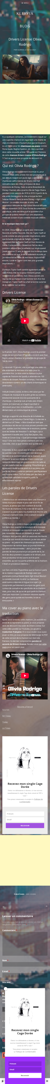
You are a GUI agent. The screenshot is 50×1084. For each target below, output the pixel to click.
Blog (25, 26)
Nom (5, 960)
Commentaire (9, 930)
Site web (6, 982)
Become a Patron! (25, 706)
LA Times (6, 728)
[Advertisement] (25, 109)
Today (5, 722)
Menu (26, 3)
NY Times (6, 716)
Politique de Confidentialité (26, 1052)
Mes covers (31, 894)
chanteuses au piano (30, 146)
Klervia (25, 13)
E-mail (6, 971)
